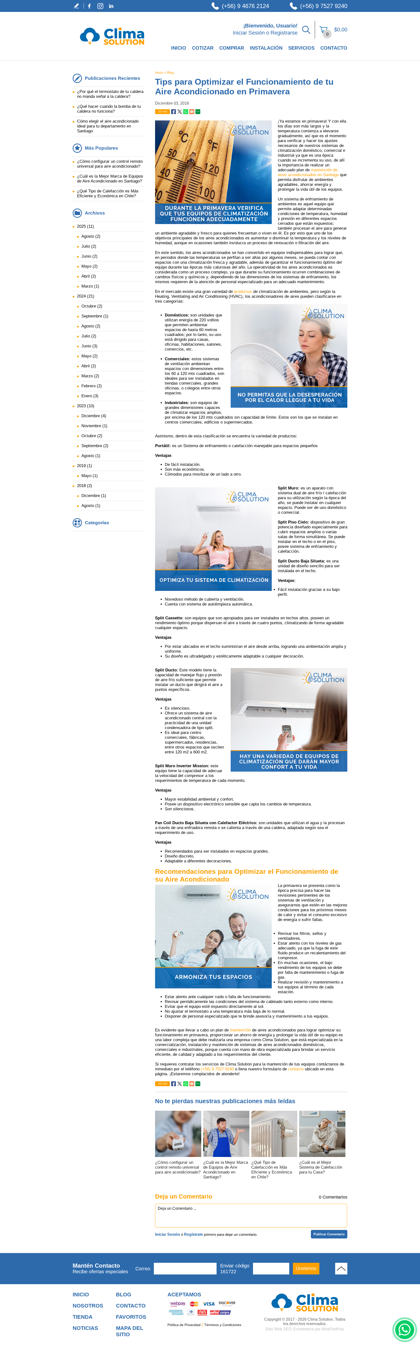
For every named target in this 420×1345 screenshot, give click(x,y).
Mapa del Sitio (129, 1331)
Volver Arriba (341, 1268)
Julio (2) (88, 246)
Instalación (266, 48)
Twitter (179, 111)
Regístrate (193, 1234)
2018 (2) (84, 485)
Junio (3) (89, 346)
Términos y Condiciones (222, 1325)
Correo (142, 1268)
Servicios (301, 48)
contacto (296, 1069)
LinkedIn (111, 5)
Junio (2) (89, 256)
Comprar (231, 48)
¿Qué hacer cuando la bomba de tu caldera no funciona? (109, 109)
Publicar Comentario (329, 1234)
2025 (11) (85, 226)
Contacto (333, 48)
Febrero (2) (91, 386)
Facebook (89, 5)
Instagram (100, 5)
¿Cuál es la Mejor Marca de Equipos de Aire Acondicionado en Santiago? (225, 1169)
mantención (241, 1030)
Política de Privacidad (184, 1325)
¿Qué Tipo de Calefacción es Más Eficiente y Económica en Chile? (271, 1169)
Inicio (178, 48)
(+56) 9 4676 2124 (245, 6)
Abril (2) (88, 276)
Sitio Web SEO (278, 1329)
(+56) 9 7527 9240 (323, 6)
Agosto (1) (90, 455)
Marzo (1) (90, 286)
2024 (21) (85, 296)
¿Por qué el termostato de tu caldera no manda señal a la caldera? (110, 94)
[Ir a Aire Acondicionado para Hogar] (304, 1302)
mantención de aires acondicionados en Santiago (309, 172)
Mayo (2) (89, 266)
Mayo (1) (89, 475)
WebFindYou (333, 1329)
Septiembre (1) (94, 316)
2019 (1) (84, 465)
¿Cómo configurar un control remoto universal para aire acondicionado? (178, 1167)
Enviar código (234, 1268)
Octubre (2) (91, 306)
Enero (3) (89, 396)
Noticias (85, 1328)
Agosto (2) (90, 236)
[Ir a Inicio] (112, 50)
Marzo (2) (90, 376)
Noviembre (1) (94, 426)
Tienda (83, 1317)
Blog (170, 72)
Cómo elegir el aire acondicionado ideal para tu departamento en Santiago (108, 126)
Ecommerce (303, 1329)
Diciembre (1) (93, 495)
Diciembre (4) (93, 416)
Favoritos (131, 1317)
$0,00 (340, 30)
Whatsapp (185, 111)
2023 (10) (85, 406)
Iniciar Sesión (249, 33)
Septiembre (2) (94, 445)
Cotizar (202, 48)
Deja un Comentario (183, 1196)
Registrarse (284, 33)
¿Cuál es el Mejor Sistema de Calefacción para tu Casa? (320, 1167)
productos (243, 291)
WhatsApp (404, 1329)
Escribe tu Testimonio (78, 5)
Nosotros (88, 1306)
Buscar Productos (306, 29)
